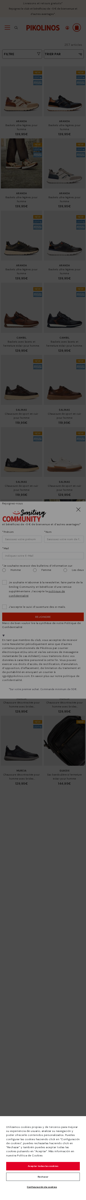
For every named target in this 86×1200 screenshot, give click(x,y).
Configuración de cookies (42, 1187)
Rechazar (43, 1176)
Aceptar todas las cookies (43, 1166)
